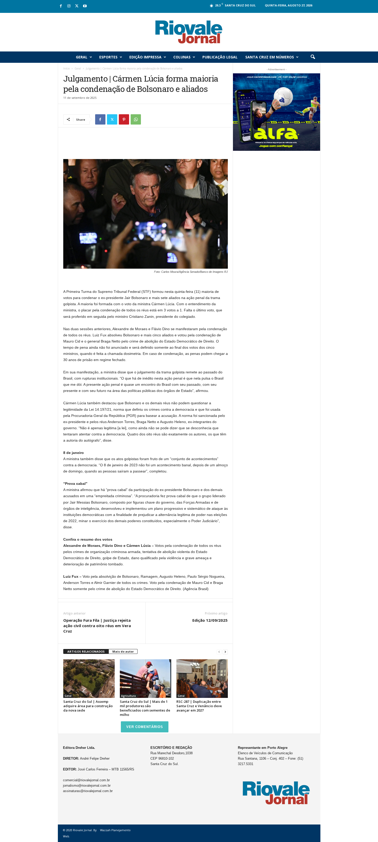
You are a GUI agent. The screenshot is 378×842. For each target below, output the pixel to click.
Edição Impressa (145, 57)
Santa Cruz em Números (269, 57)
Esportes (108, 57)
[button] (312, 57)
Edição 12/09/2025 (210, 620)
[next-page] (225, 651)
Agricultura (128, 696)
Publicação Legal (220, 57)
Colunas (182, 57)
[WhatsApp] (136, 119)
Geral (81, 57)
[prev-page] (219, 651)
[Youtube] (85, 6)
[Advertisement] (145, 145)
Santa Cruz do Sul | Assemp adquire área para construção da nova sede (88, 706)
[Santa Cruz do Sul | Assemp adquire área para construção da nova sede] (89, 678)
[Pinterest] (124, 119)
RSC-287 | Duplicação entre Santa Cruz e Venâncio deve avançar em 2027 (199, 706)
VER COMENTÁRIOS (144, 727)
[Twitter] (77, 6)
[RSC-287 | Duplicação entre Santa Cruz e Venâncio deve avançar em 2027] (202, 678)
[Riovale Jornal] (189, 32)
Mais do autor (123, 651)
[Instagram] (69, 6)
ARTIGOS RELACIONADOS (86, 651)
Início (66, 68)
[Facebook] (61, 6)
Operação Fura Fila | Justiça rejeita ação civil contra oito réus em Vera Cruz (97, 626)
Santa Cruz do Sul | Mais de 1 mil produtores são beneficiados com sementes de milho (145, 708)
